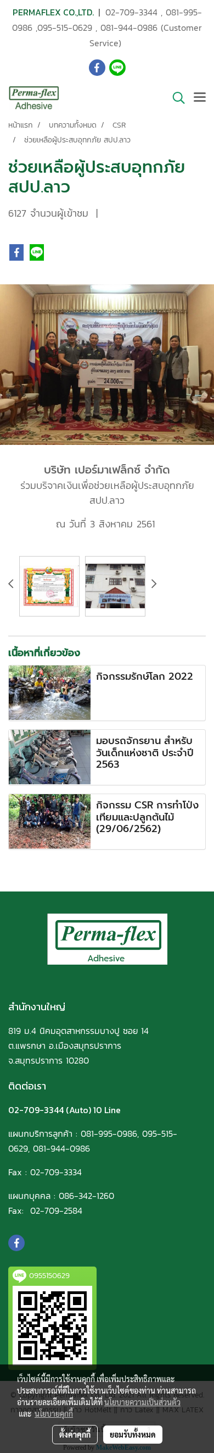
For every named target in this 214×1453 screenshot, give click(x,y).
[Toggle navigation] (200, 98)
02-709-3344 (131, 12)
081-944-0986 (128, 27)
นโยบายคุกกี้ (54, 1413)
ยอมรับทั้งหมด (133, 1434)
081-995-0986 (109, 1133)
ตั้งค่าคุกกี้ (75, 1434)
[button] (175, 98)
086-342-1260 (86, 1195)
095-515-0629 (64, 27)
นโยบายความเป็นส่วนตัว (142, 1402)
